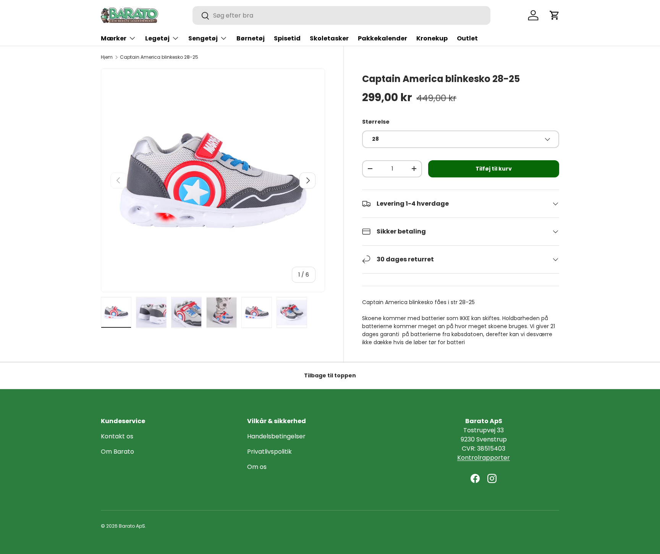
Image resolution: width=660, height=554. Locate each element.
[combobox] (341, 15)
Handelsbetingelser (276, 436)
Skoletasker (329, 38)
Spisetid (287, 38)
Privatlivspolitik (269, 451)
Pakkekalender (382, 38)
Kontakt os (117, 436)
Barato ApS (132, 526)
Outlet (467, 38)
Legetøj (157, 38)
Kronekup (432, 38)
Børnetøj (250, 38)
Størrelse (376, 122)
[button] (554, 15)
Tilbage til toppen (330, 375)
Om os (257, 466)
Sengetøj (203, 38)
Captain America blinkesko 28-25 (159, 57)
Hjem (107, 57)
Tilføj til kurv (494, 168)
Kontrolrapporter (483, 457)
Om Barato (117, 451)
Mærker (113, 38)
